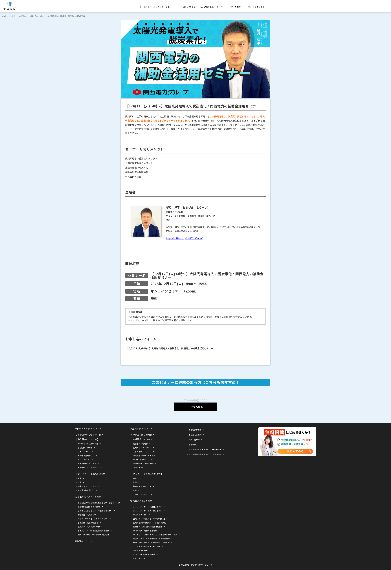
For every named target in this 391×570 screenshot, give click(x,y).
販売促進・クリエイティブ (89, 467)
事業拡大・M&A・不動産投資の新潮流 (93, 530)
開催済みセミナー (83, 541)
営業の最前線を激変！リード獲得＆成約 (149, 522)
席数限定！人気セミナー (88, 514)
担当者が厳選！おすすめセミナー (91, 506)
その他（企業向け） (86, 455)
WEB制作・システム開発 (88, 443)
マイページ (137, 558)
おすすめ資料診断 (140, 550)
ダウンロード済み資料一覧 (144, 554)
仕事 (79, 482)
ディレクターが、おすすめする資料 (147, 510)
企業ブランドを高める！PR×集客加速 (149, 518)
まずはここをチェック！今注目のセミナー (95, 510)
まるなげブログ (195, 429)
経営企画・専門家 (85, 447)
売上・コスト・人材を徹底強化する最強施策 (151, 538)
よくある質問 (255, 6)
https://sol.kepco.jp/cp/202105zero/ (184, 238)
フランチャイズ (84, 451)
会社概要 (192, 444)
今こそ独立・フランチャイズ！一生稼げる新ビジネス (155, 534)
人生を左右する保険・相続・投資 (147, 546)
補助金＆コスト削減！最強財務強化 (147, 526)
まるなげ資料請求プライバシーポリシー (205, 454)
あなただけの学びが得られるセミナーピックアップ (99, 502)
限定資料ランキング (139, 428)
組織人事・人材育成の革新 (89, 526)
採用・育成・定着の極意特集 (145, 530)
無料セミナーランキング (86, 428)
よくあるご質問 (195, 434)
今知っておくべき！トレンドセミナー (93, 518)
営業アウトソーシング (142, 447)
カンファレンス (84, 459)
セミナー (13, 16)
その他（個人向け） (86, 490)
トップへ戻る (195, 407)
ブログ (238, 7)
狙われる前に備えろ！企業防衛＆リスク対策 (151, 542)
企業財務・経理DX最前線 (88, 522)
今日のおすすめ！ (140, 514)
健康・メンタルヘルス (87, 486)
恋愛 (135, 490)
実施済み (22, 16)
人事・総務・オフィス (87, 463)
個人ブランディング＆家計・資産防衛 (93, 534)
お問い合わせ (194, 439)
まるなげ (5, 16)
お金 (79, 478)
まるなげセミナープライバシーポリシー (205, 449)
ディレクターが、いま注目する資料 (147, 506)
